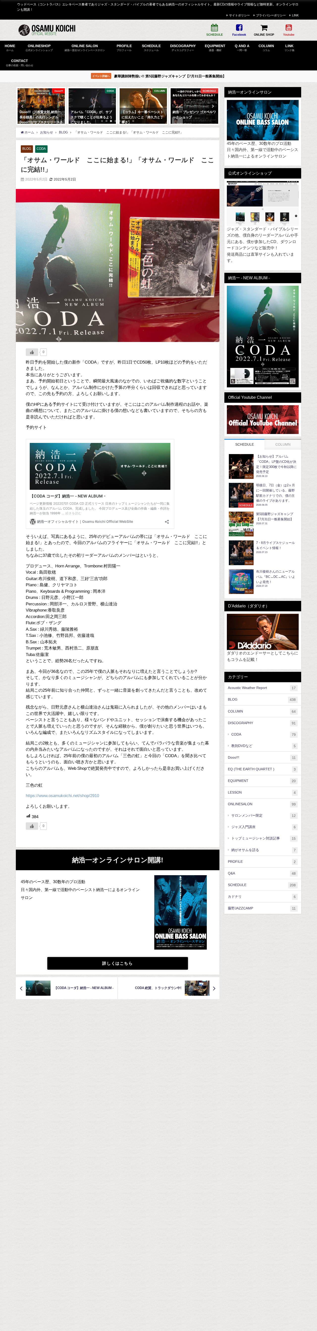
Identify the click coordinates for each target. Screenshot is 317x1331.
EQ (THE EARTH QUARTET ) (262, 769)
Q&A (262, 873)
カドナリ (262, 896)
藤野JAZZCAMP (262, 908)
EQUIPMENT (262, 780)
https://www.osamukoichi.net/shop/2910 (62, 795)
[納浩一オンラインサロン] (263, 120)
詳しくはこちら (117, 963)
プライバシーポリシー (271, 15)
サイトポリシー (239, 15)
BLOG (26, 148)
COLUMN (262, 711)
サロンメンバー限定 (263, 815)
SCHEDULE (262, 885)
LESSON (262, 792)
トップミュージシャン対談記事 (263, 838)
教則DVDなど (263, 745)
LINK (295, 15)
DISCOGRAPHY (262, 723)
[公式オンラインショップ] (263, 204)
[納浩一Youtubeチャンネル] (263, 419)
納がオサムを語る (263, 850)
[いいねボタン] (32, 352)
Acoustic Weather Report (262, 688)
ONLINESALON (262, 804)
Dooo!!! (262, 757)
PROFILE (262, 861)
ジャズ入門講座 (263, 827)
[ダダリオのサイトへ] (263, 632)
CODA (41, 148)
